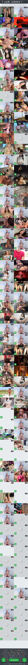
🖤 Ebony (11, 650)
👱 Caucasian (21, 650)
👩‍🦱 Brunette (4, 654)
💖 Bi (10, 655)
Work (13, 663)
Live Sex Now (14, 660)
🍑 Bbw (15, 654)
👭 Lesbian (6, 655)
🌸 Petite (20, 654)
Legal (24, 663)
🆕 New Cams (15, 655)
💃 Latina (15, 650)
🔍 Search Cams (20, 661)
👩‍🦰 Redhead (10, 654)
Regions (10, 663)
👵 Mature (13, 652)
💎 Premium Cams (14, 657)
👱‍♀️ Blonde (23, 652)
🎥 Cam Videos (7, 661)
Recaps (16, 663)
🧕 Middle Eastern (6, 652)
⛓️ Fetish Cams (22, 657)
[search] (24, 660)
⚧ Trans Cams (6, 657)
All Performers (20, 663)
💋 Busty (24, 654)
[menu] (3, 660)
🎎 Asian (6, 650)
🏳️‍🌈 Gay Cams (21, 655)
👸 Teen (18, 652)
